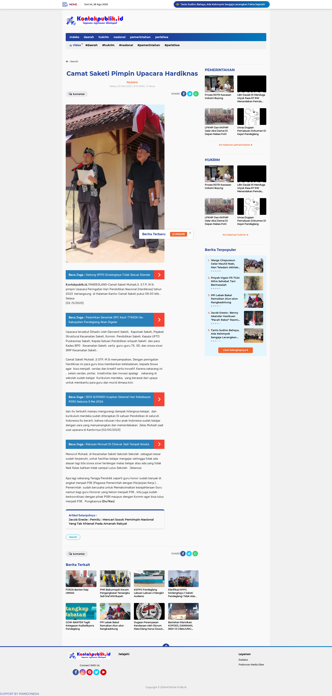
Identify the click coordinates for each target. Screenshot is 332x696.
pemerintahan (140, 37)
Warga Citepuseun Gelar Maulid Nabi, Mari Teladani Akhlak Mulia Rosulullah (224, 264)
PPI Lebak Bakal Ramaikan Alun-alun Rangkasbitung (211, 4)
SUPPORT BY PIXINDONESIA (19, 694)
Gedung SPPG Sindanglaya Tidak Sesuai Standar (118, 275)
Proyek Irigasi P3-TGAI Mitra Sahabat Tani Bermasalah (225, 281)
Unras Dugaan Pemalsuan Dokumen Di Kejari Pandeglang (251, 130)
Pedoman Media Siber (251, 664)
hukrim (104, 37)
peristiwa (161, 37)
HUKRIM (212, 160)
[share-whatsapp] (196, 93)
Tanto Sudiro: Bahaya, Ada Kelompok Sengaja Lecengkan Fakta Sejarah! (225, 334)
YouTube (106, 677)
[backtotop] (166, 647)
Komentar (78, 94)
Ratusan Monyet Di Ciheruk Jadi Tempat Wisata (117, 444)
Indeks (74, 37)
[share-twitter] (190, 93)
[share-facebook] (183, 93)
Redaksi (243, 659)
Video (77, 45)
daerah (89, 37)
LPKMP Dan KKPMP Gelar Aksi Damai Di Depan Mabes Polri (216, 130)
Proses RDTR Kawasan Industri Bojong (218, 96)
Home (73, 4)
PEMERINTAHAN (220, 70)
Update (179, 234)
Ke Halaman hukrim (235, 234)
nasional (119, 37)
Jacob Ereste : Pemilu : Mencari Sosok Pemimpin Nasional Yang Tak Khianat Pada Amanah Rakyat (111, 521)
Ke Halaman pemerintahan (235, 144)
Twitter (98, 677)
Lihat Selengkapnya (235, 350)
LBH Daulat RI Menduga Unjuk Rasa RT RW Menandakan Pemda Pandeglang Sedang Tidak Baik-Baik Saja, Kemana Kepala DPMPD (251, 98)
